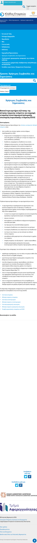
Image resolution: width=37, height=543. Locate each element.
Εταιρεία (4, 413)
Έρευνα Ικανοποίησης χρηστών (18, 350)
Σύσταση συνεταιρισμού (9, 299)
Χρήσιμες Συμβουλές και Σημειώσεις (14, 55)
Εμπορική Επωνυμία (5, 418)
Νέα (3, 42)
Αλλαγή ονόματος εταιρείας (10, 297)
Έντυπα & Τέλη (7, 34)
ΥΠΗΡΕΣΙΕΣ (16, 372)
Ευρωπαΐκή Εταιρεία (5, 421)
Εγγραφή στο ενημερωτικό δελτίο (18, 339)
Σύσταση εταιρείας (7, 295)
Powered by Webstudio (22, 539)
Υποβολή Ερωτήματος (18, 328)
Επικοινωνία (27, 441)
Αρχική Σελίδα (3, 20)
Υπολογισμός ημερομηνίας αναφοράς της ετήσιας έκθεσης (28, 409)
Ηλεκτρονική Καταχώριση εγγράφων (16, 429)
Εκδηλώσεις (6, 47)
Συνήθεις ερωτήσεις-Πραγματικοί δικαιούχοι (16, 67)
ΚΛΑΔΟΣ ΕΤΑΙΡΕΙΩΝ (26, 432)
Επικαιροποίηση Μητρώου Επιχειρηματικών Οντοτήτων (18, 381)
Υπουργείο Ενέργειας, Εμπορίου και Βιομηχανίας (13, 519)
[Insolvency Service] (18, 511)
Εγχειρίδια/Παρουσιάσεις (10, 53)
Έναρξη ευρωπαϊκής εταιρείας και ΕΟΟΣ (13, 309)
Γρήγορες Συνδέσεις (27, 397)
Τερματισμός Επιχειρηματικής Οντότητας (7, 394)
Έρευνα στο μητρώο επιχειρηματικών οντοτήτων (7, 378)
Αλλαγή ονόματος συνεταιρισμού (11, 302)
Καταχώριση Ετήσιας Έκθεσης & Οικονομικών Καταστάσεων (17, 394)
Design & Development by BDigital (8, 539)
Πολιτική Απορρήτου (6, 532)
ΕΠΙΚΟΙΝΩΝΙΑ (27, 438)
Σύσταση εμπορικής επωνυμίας (11, 304)
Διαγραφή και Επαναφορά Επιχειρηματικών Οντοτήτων (18, 409)
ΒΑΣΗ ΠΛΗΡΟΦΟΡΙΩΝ (28, 373)
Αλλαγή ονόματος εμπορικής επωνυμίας (13, 307)
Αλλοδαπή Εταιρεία (5, 425)
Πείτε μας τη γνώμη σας (18, 362)
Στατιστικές (6, 44)
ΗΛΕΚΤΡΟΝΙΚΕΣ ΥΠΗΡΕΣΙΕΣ (17, 417)
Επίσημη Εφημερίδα (8, 36)
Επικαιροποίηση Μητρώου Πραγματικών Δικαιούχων (17, 387)
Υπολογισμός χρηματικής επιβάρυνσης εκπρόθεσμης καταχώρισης (28, 417)
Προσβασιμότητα (4, 529)
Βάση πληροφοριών (14, 20)
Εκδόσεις (5, 49)
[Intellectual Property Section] (18, 497)
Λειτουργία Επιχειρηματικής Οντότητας (7, 389)
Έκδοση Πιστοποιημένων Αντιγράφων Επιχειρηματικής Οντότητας (18, 402)
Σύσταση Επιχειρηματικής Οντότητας (18, 376)
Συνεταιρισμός (6, 415)
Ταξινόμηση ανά (5, 85)
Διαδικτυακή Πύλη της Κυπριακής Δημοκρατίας (13, 534)
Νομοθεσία (5, 39)
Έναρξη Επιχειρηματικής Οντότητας (7, 384)
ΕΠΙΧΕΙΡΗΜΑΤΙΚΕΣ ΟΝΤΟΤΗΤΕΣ (7, 401)
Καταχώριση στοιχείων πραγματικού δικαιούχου (16, 439)
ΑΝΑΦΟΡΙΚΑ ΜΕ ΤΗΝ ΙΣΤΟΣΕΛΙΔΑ (27, 464)
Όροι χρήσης (3, 527)
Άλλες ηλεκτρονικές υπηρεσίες (17, 434)
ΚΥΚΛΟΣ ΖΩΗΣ (4, 373)
